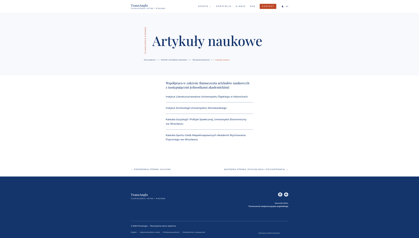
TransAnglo (139, 5)
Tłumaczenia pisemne (145, 40)
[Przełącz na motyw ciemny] (283, 6)
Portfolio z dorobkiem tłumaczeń (174, 60)
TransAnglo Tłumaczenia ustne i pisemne (156, 226)
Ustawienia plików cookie (150, 232)
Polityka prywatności (171, 232)
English (134, 232)
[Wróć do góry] (286, 233)
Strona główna (149, 60)
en (287, 6)
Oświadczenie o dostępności (194, 232)
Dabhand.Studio (273, 233)
